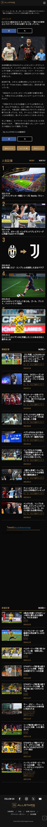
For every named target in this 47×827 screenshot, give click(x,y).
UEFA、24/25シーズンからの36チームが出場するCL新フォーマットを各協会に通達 (34, 378)
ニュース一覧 (24, 148)
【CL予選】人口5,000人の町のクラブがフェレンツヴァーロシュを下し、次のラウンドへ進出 (34, 358)
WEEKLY (31, 160)
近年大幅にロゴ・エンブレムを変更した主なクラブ (23, 267)
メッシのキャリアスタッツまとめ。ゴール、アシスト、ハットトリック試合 (23, 302)
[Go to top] (44, 818)
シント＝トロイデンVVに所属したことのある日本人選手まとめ (23, 338)
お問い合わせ (30, 811)
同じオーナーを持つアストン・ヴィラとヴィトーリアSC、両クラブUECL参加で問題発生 (34, 398)
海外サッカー (38, 364)
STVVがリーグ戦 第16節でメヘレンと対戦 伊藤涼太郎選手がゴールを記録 (34, 668)
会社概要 (33, 814)
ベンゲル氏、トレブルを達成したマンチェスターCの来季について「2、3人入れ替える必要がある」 (34, 507)
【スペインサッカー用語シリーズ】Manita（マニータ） (23, 196)
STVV (25, 621)
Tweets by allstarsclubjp (12, 532)
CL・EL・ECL (28, 364)
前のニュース (9, 148)
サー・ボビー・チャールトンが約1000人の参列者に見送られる (34, 706)
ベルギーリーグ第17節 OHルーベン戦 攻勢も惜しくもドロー (34, 650)
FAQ (19, 811)
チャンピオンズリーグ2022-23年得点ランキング (34, 489)
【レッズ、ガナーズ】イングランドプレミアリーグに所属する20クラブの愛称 (23, 232)
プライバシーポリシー (18, 814)
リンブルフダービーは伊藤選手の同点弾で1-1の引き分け (34, 633)
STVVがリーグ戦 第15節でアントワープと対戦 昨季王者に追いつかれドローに (34, 687)
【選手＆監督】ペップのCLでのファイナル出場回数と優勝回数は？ (34, 472)
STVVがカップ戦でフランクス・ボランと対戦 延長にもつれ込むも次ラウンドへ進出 (34, 746)
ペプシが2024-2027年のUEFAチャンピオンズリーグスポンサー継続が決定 (34, 434)
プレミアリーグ (29, 712)
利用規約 (11, 811)
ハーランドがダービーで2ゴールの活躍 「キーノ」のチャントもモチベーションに (34, 766)
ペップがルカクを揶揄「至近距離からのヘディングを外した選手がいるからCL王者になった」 (34, 453)
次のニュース (38, 148)
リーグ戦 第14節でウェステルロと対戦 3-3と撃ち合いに (34, 727)
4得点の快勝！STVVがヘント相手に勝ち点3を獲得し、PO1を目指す (34, 615)
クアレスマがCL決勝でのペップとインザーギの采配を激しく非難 (34, 416)
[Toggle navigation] (44, 3)
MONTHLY (42, 160)
